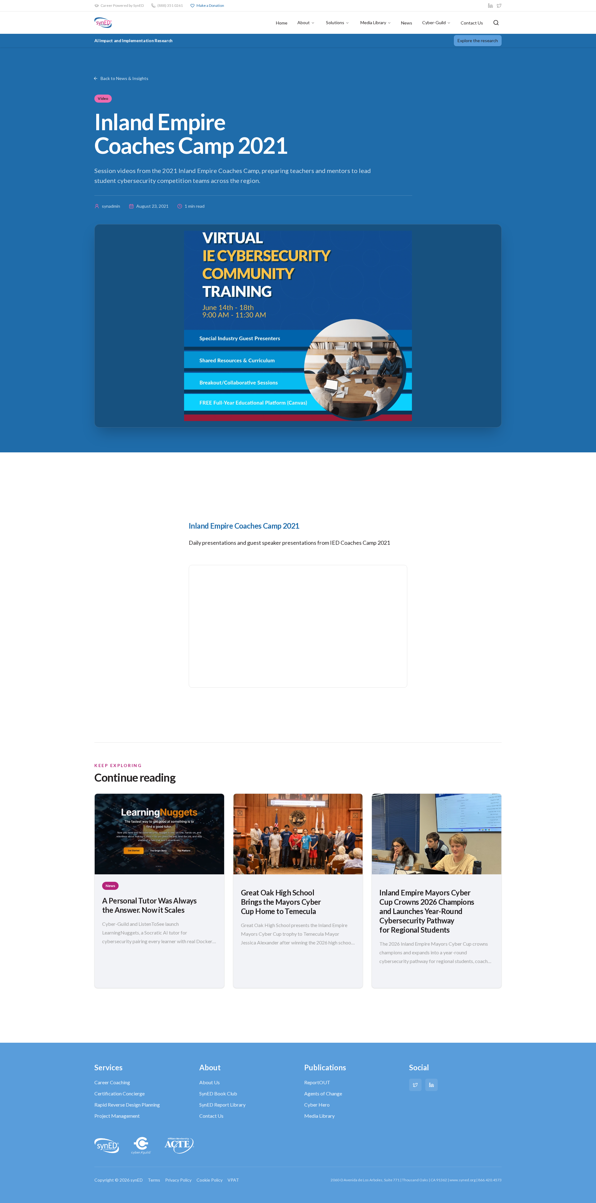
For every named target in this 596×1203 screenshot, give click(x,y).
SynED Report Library (222, 1105)
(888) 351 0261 (170, 5)
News (406, 22)
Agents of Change (323, 1093)
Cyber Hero (317, 1105)
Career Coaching (112, 1082)
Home (281, 22)
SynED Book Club (218, 1093)
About (303, 22)
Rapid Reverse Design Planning (127, 1105)
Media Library (373, 22)
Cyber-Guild (434, 22)
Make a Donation (210, 5)
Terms (154, 1180)
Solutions (335, 22)
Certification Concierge (119, 1093)
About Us (209, 1082)
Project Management (117, 1116)
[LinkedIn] (431, 1085)
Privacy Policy (178, 1180)
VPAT (233, 1180)
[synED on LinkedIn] (490, 5)
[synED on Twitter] (499, 5)
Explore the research (478, 40)
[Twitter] (415, 1085)
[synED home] (103, 22)
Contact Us (472, 22)
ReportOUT (317, 1082)
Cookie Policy (209, 1180)
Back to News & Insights (124, 78)
